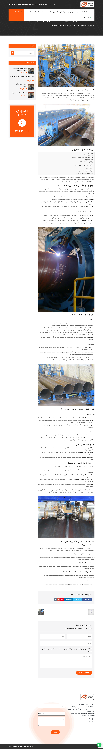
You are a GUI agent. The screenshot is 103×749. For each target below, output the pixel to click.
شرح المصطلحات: (89, 159)
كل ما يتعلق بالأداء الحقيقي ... (21, 85)
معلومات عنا (29, 12)
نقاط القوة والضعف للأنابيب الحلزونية (85, 165)
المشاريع (55, 12)
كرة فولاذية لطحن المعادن (66, 12)
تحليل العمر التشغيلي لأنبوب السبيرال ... (20, 69)
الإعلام (49, 12)
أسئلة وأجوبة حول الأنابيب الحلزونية (85, 173)
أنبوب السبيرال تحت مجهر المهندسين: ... (22, 77)
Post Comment (85, 673)
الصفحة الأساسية (86, 12)
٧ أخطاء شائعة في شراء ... (19, 93)
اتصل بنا (21, 12)
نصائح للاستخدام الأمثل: (88, 170)
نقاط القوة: (91, 167)
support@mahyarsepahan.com (27, 4)
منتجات (78, 12)
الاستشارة (16, 12)
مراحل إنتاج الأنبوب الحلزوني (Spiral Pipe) (83, 157)
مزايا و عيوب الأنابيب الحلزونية (86, 161)
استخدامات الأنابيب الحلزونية (86, 171)
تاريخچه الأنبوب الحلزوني (87, 156)
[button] (99, 745)
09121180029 (12, 4)
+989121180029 (22, 131)
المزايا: (92, 162)
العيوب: (91, 164)
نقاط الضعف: (90, 168)
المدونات (43, 12)
